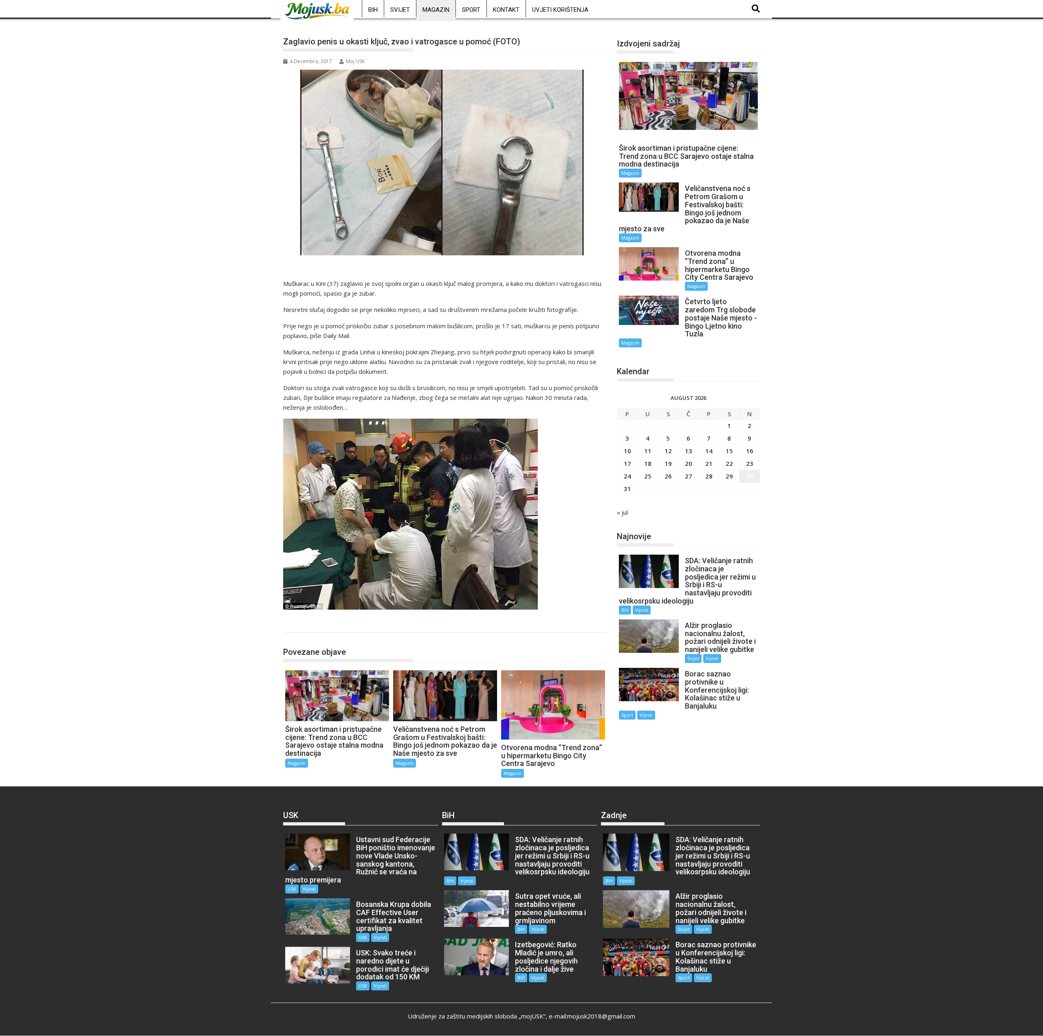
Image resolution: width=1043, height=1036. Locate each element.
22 (729, 463)
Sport (471, 9)
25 (647, 476)
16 (749, 451)
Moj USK (355, 61)
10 (627, 451)
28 (709, 476)
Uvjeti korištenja (560, 9)
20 (688, 463)
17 (627, 463)
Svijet (400, 9)
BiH (373, 9)
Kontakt (506, 9)
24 (627, 476)
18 (647, 463)
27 (688, 476)
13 (688, 451)
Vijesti (641, 610)
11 (647, 451)
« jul (622, 512)
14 (709, 451)
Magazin (435, 9)
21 (709, 463)
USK (292, 889)
